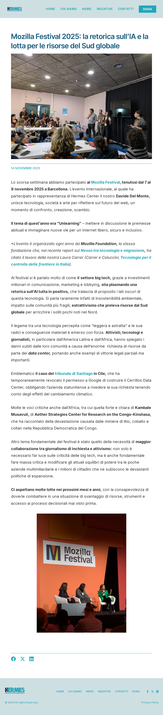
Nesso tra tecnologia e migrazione (112, 250)
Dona (136, 691)
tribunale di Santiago (74, 373)
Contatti (125, 9)
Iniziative (105, 9)
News (86, 9)
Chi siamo (68, 9)
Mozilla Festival (105, 182)
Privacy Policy (150, 702)
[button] (13, 659)
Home (50, 9)
